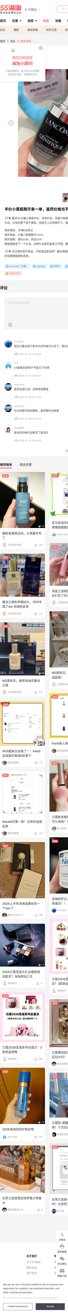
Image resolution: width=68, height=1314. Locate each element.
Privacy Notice (49, 1298)
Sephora (40, 266)
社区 (2, 29)
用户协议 (31, 1273)
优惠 (15, 21)
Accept (50, 1306)
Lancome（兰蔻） (18, 266)
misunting (19, 384)
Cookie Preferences (18, 1306)
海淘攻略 (32, 29)
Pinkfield (18, 341)
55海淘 (11, 9)
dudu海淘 (19, 427)
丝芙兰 (56, 266)
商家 (31, 21)
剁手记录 (51, 29)
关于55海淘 (33, 1262)
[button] (32, 9)
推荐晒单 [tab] (6, 464)
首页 (2, 41)
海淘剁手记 (14, 273)
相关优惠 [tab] (26, 464)
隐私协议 (31, 1267)
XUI (16, 363)
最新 (16, 29)
